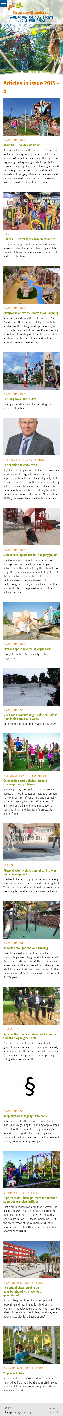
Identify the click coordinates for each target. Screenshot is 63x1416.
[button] (22, 72)
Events (7, 234)
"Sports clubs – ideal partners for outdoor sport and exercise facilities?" (30, 1200)
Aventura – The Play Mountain (21, 145)
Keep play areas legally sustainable (25, 1116)
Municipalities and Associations (24, 460)
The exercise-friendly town (20, 465)
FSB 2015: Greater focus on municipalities (29, 239)
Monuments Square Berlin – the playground (30, 555)
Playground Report (16, 140)
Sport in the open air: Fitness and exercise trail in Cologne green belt (29, 1036)
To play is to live (13, 1373)
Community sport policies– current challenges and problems (25, 782)
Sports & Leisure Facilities (21, 1193)
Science (8, 865)
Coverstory (11, 1029)
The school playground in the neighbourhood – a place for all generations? (23, 1291)
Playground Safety (16, 710)
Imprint (54, 1412)
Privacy (54, 1408)
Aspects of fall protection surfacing (25, 948)
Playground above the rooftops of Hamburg (30, 313)
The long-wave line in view (19, 399)
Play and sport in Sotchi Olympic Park (27, 649)
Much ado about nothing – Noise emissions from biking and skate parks (30, 717)
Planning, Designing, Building (23, 1282)
